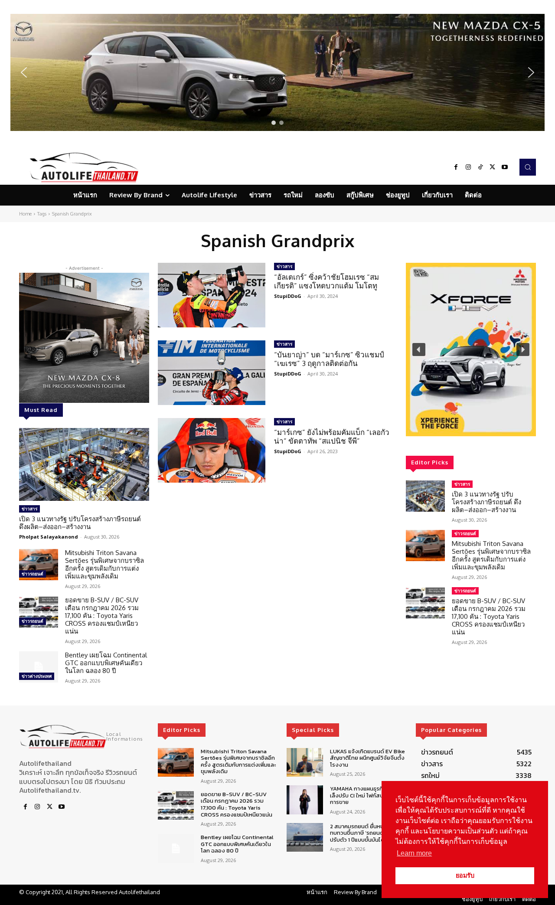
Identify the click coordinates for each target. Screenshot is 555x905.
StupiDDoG (287, 296)
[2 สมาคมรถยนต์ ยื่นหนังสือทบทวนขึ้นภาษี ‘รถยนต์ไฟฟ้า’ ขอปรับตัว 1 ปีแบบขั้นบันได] (305, 837)
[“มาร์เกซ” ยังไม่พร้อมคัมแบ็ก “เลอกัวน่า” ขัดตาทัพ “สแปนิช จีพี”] (211, 450)
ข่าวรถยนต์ (32, 574)
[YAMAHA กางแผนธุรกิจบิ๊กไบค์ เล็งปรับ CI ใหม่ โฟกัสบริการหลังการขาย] (305, 799)
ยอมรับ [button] (465, 875)
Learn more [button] (414, 853)
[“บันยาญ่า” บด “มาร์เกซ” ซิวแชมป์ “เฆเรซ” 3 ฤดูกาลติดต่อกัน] (211, 372)
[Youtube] (505, 167)
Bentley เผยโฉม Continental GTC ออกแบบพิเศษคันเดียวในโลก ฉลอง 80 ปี (106, 663)
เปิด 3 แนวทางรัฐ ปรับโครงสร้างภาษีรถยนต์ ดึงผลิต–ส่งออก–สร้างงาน (80, 523)
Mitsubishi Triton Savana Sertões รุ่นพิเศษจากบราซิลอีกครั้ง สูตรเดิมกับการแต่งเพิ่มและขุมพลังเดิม (104, 564)
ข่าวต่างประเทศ (37, 676)
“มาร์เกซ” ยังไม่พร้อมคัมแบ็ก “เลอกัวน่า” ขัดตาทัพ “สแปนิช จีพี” (331, 436)
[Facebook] (456, 167)
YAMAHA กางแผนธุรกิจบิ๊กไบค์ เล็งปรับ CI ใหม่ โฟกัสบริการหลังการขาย (368, 795)
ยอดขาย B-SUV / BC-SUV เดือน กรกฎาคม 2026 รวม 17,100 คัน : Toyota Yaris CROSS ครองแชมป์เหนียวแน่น (102, 615)
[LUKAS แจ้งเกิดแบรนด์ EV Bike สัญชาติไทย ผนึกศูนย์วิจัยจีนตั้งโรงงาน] (305, 762)
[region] (277, 72)
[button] (277, 72)
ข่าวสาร (29, 509)
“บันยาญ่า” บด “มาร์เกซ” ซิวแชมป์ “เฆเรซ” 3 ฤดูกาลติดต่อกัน (329, 359)
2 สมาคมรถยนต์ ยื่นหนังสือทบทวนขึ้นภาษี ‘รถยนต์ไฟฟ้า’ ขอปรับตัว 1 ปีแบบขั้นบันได (368, 833)
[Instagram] (468, 167)
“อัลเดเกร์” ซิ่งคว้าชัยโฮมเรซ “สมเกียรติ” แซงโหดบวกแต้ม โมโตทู (326, 281)
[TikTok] (480, 167)
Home (25, 214)
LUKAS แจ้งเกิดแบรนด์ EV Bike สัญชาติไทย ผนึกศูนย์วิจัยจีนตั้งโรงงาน (367, 758)
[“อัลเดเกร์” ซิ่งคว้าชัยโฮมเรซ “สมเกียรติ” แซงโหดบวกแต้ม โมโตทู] (211, 295)
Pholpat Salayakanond (48, 536)
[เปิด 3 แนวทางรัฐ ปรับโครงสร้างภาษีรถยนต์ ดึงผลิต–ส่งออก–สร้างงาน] (84, 464)
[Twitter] (492, 167)
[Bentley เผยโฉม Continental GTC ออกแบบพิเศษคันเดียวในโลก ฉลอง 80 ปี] (38, 667)
